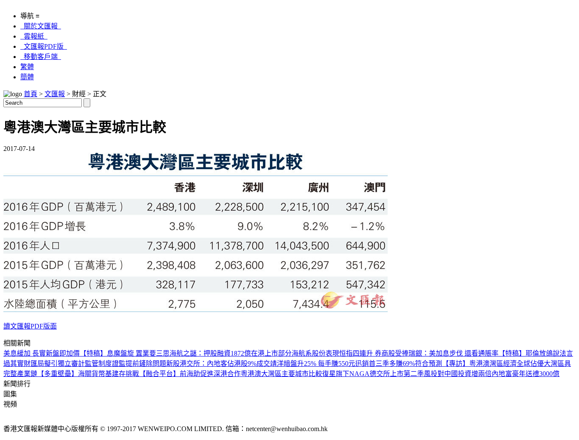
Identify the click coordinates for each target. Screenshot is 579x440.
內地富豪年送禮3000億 (526, 373)
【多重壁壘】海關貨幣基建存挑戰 (88, 373)
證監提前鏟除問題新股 (146, 363)
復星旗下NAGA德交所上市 (363, 373)
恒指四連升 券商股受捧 (374, 353)
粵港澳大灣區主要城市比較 (281, 373)
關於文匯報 (40, 26)
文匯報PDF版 (43, 46)
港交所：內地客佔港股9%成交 (225, 363)
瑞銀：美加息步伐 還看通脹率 (453, 353)
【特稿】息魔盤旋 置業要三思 (125, 353)
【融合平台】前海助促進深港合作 (190, 373)
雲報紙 (33, 36)
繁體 (27, 66)
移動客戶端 (40, 56)
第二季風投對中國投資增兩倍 (448, 373)
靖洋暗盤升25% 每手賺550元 (312, 363)
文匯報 (55, 93)
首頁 (30, 93)
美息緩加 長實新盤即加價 (41, 353)
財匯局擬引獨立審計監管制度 (68, 363)
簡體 (27, 77)
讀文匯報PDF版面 (30, 326)
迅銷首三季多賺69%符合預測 (398, 363)
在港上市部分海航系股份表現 (295, 353)
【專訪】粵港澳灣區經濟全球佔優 (493, 363)
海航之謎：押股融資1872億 (210, 353)
